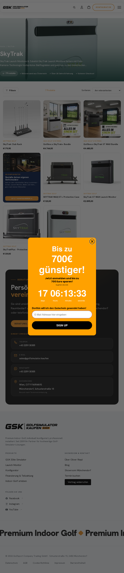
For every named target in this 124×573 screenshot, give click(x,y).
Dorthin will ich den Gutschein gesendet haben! (59, 308)
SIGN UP (62, 325)
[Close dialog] (92, 241)
